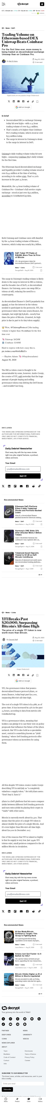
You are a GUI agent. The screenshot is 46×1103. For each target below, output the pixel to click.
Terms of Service (30, 1054)
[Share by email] (18, 101)
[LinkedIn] (24, 1018)
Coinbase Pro (24, 157)
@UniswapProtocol (18, 327)
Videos (26, 1039)
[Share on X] (9, 101)
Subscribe (7, 1089)
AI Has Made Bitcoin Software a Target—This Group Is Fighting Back (26, 934)
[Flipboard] (17, 1024)
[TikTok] (3, 1024)
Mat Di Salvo (13, 61)
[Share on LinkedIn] (14, 101)
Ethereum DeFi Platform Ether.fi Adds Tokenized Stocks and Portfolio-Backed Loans (28, 509)
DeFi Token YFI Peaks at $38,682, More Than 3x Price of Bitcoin (27, 255)
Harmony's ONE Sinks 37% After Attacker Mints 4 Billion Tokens (28, 533)
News (25, 1030)
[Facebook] (31, 1018)
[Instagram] (10, 1018)
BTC (3, 11)
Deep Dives (6, 1035)
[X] (3, 1018)
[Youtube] (10, 1024)
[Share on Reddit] (28, 101)
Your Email (10, 463)
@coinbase (26, 330)
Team (5, 1051)
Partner (5, 1030)
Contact (6, 1060)
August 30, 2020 (9, 359)
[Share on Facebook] (23, 101)
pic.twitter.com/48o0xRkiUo (14, 351)
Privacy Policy (29, 1057)
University (27, 1035)
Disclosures (29, 1051)
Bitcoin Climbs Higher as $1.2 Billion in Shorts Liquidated (28, 975)
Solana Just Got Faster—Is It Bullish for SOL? (28, 955)
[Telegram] (24, 1024)
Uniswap (5, 153)
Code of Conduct (9, 1057)
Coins (4, 1039)
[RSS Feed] (39, 1018)
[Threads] (17, 1018)
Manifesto (7, 1054)
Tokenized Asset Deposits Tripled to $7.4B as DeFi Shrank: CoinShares (27, 555)
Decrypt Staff (13, 639)
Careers (27, 1060)
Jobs (5, 1063)
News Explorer (8, 1043)
